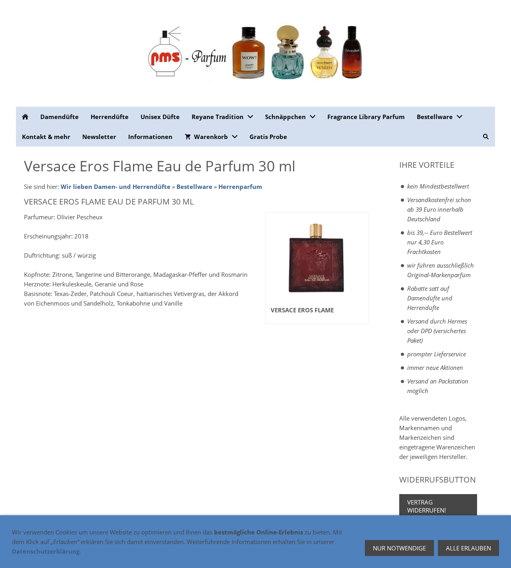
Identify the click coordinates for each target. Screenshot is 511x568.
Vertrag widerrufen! (426, 506)
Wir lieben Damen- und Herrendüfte (115, 187)
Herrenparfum (240, 187)
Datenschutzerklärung (45, 551)
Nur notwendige (399, 548)
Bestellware (194, 187)
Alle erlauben (468, 548)
